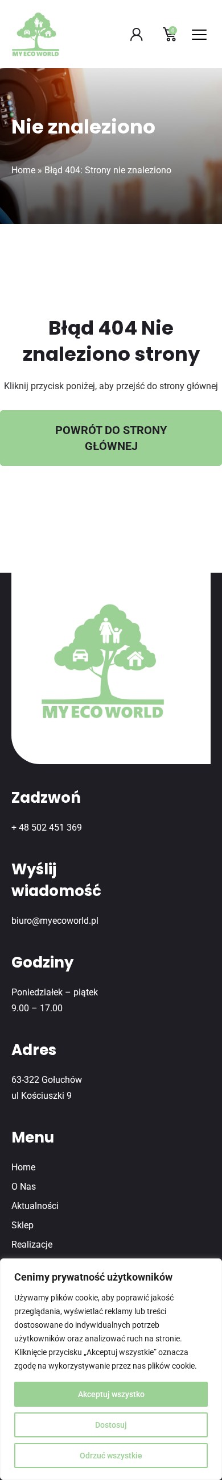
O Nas (23, 1186)
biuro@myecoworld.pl (54, 920)
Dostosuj (111, 1424)
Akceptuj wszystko (111, 1394)
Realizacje (31, 1244)
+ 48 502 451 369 (46, 827)
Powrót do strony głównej (111, 438)
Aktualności (35, 1205)
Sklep (22, 1225)
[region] (111, 1369)
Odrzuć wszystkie (111, 1455)
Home (23, 170)
